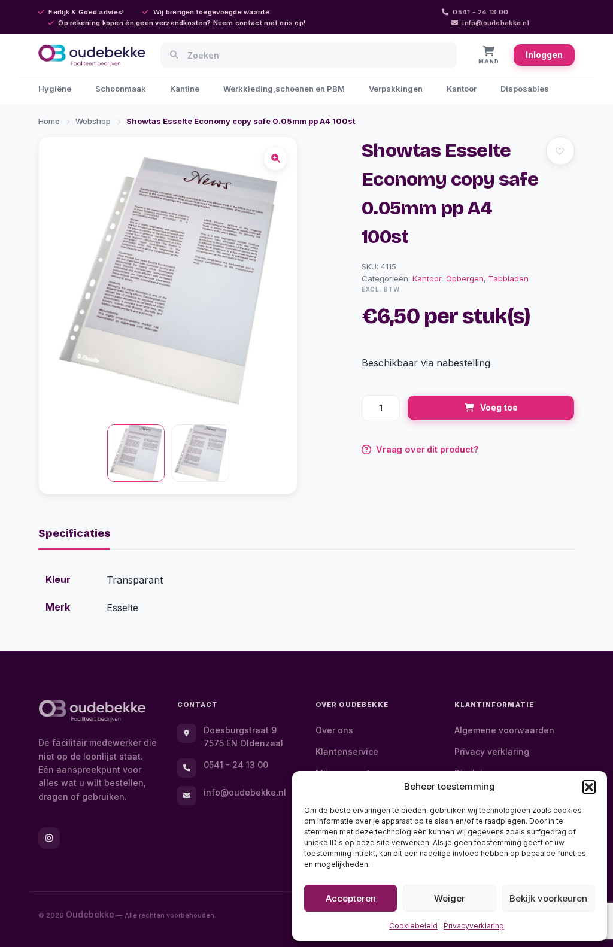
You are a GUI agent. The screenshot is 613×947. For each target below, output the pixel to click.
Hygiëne (54, 88)
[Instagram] (49, 838)
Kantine (184, 88)
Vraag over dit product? (427, 449)
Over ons (334, 730)
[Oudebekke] (92, 711)
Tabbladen (508, 278)
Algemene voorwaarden (504, 730)
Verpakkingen (396, 88)
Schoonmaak (120, 88)
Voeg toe (499, 407)
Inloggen (544, 55)
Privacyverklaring (474, 925)
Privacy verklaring (491, 751)
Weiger (449, 898)
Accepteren (351, 898)
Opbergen (465, 278)
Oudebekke (90, 914)
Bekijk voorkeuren (548, 898)
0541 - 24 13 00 (480, 12)
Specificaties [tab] (74, 533)
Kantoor (462, 88)
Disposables (524, 88)
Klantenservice (346, 751)
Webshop (93, 121)
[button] (589, 787)
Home (49, 121)
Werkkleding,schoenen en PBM (284, 88)
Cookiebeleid (413, 925)
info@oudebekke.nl (495, 23)
